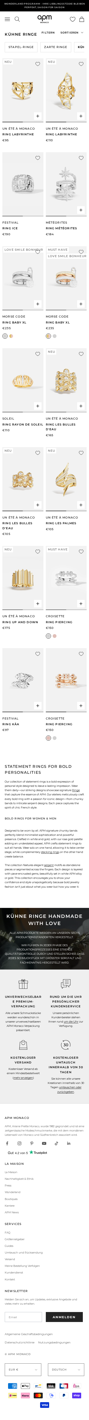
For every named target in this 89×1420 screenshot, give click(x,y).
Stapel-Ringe (21, 47)
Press (8, 1185)
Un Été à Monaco (18, 128)
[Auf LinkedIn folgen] (68, 1143)
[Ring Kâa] (22, 680)
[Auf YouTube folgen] (44, 1143)
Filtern (48, 32)
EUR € (14, 1369)
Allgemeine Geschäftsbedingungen (29, 1334)
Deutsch (59, 1369)
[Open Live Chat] (65, 984)
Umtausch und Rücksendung (24, 1252)
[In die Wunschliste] (37, 64)
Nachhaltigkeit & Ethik (19, 1178)
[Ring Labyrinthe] (22, 90)
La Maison (11, 1172)
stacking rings (50, 852)
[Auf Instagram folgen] (19, 1143)
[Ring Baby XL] (22, 278)
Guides (9, 1246)
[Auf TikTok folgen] (56, 1143)
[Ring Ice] (22, 184)
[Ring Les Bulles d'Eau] (66, 380)
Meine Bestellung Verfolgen (22, 1266)
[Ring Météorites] (66, 184)
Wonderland (12, 1192)
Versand (10, 1259)
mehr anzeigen (23, 1077)
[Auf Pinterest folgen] (31, 1143)
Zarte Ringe (55, 47)
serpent (49, 865)
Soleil (8, 418)
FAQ (7, 1232)
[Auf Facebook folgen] (7, 1143)
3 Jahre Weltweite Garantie (44, 5)
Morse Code (13, 316)
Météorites (56, 222)
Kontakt (10, 1279)
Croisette (55, 616)
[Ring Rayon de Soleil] (22, 380)
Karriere (9, 1205)
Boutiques (11, 1199)
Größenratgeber (14, 1239)
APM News (12, 1212)
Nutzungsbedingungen (54, 1342)
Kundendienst (14, 1272)
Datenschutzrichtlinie (19, 1342)
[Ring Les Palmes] (66, 479)
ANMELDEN (64, 1317)
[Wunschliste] (72, 19)
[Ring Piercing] (66, 578)
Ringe (76, 790)
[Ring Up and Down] (22, 578)
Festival (10, 222)
